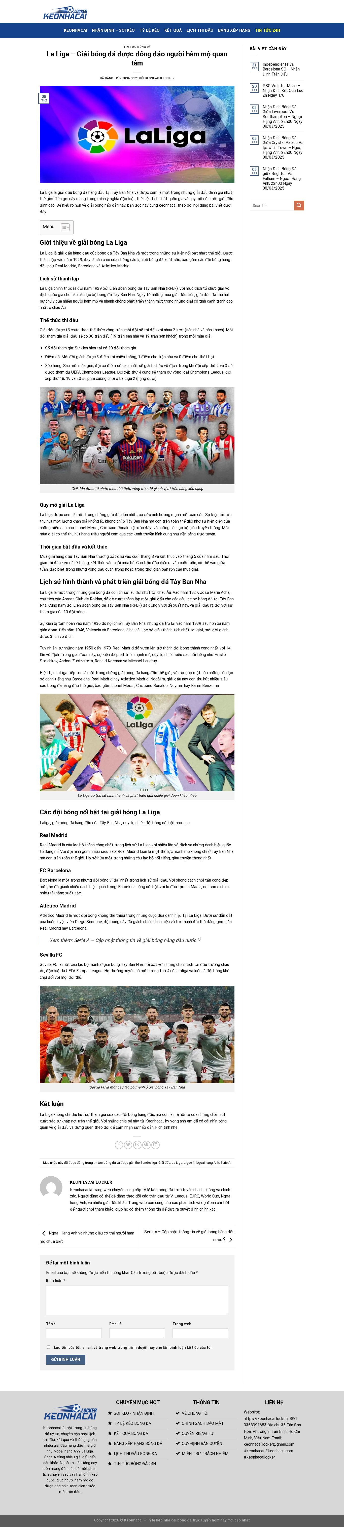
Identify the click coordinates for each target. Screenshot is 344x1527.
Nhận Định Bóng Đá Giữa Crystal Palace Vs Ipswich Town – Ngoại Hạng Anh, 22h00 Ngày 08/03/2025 (283, 147)
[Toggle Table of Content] (62, 227)
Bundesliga (149, 1163)
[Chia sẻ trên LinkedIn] (155, 1145)
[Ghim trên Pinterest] (146, 1145)
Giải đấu (164, 1163)
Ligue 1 (189, 1163)
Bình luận (55, 1281)
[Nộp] (299, 205)
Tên (51, 1324)
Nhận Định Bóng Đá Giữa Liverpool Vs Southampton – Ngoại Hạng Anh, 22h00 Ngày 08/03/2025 (282, 116)
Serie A (81, 940)
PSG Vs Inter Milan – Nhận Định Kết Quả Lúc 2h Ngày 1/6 (283, 90)
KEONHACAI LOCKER (159, 78)
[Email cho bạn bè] (137, 1145)
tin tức (225, 514)
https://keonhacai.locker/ (266, 1418)
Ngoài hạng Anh (207, 1163)
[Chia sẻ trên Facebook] (119, 1145)
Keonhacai (52, 1428)
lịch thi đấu (200, 30)
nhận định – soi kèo (113, 30)
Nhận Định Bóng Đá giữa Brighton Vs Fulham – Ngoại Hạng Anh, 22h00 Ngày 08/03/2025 (282, 178)
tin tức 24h (267, 30)
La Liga (177, 1163)
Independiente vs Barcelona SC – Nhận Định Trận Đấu (281, 69)
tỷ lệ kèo (150, 30)
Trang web (182, 1324)
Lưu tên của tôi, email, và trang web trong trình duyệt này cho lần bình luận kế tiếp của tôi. (133, 1348)
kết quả (173, 30)
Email (115, 1324)
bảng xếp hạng (234, 30)
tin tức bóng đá (137, 47)
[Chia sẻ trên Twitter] (128, 1145)
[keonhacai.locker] (65, 11)
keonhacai (75, 30)
